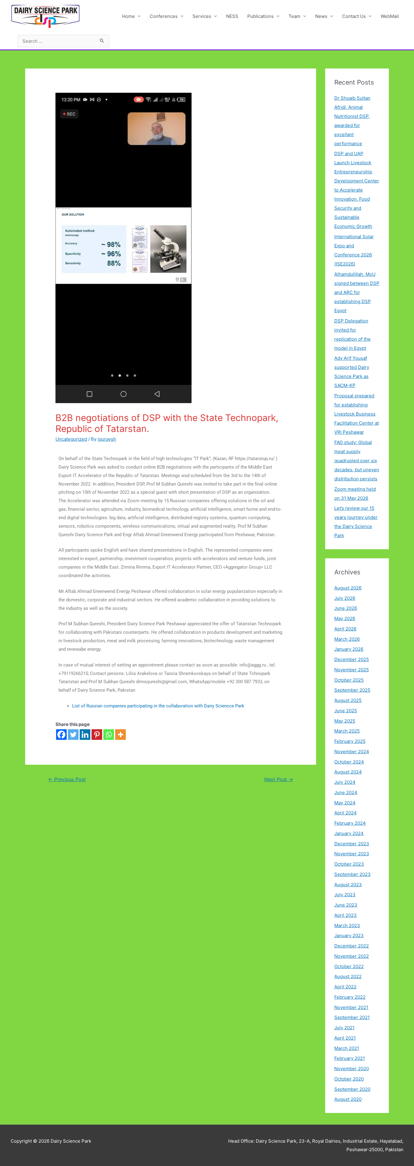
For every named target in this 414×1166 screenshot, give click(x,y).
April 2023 (345, 915)
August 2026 (348, 588)
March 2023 (347, 925)
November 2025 (351, 670)
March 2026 (347, 639)
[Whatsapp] (108, 734)
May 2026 (344, 618)
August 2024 (348, 772)
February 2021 (349, 1058)
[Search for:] (63, 41)
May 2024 (345, 803)
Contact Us (354, 16)
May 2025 (344, 721)
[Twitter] (73, 734)
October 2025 (349, 680)
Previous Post (67, 779)
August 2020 (348, 1099)
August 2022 (348, 976)
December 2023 (351, 844)
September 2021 (352, 1017)
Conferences (164, 16)
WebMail (390, 16)
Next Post (278, 779)
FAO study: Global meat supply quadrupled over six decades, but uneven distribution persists (356, 460)
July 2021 (344, 1028)
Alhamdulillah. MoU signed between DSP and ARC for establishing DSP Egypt (356, 292)
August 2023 (348, 884)
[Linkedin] (85, 734)
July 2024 (345, 782)
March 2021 (346, 1048)
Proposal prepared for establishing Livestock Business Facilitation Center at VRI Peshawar (356, 414)
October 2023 (349, 864)
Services (201, 16)
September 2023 (352, 874)
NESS (232, 16)
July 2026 (344, 598)
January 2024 (349, 833)
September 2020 (352, 1089)
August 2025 (348, 700)
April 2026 (345, 629)
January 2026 (348, 649)
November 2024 (351, 751)
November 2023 (351, 854)
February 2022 (350, 997)
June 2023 (345, 905)
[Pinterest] (97, 734)
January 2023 (349, 935)
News (321, 16)
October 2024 (349, 762)
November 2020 (351, 1068)
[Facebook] (61, 734)
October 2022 (349, 966)
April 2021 (345, 1038)
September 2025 (352, 690)
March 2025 (347, 731)
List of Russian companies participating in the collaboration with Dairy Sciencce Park (158, 706)
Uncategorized (71, 439)
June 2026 (345, 608)
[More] (120, 734)
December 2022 (351, 946)
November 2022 (351, 956)
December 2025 (351, 659)
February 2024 (350, 823)
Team (294, 16)
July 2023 (345, 894)
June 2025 (345, 710)
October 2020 (349, 1079)
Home (128, 16)
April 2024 (345, 813)
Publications (260, 16)
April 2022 (345, 987)
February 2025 (350, 741)
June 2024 (345, 792)
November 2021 (351, 1007)
